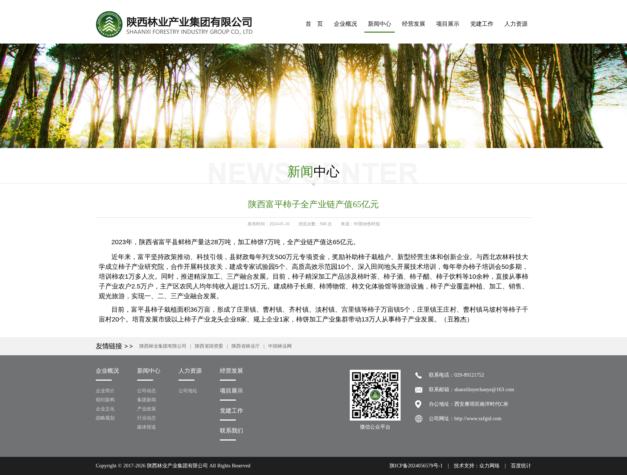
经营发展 (413, 24)
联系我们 (231, 430)
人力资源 (516, 24)
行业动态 (146, 418)
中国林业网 (280, 346)
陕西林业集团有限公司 (163, 346)
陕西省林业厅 (245, 346)
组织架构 (105, 399)
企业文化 (105, 408)
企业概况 (345, 24)
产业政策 (146, 408)
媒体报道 (146, 427)
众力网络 (489, 465)
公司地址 (188, 390)
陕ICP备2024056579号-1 (416, 465)
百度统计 (521, 465)
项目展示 (447, 24)
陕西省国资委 (209, 346)
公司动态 (146, 390)
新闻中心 (379, 24)
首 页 (314, 24)
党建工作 (481, 24)
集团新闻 (146, 399)
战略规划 (105, 418)
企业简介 (105, 390)
